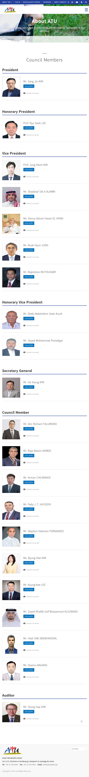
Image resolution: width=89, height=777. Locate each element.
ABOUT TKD (6, 2)
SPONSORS (47, 2)
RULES (17, 2)
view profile (29, 86)
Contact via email (32, 93)
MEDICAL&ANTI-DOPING (31, 2)
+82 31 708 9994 (12, 764)
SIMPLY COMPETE (60, 2)
